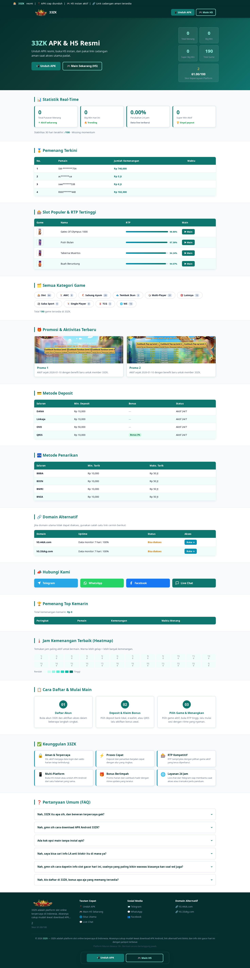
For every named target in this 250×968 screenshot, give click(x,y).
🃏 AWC (66, 295)
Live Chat (187, 583)
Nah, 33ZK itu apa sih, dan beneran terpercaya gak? (70, 814)
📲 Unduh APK (46, 66)
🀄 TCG (105, 303)
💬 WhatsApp (134, 911)
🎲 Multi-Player (159, 295)
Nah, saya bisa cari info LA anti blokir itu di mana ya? (71, 853)
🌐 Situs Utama (87, 916)
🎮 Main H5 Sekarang (91, 911)
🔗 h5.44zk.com (184, 906)
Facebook (141, 583)
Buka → (191, 542)
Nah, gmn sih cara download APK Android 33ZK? (68, 827)
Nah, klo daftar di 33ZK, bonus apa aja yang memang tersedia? (78, 879)
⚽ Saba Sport (47, 303)
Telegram (49, 583)
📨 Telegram (134, 906)
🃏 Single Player (78, 303)
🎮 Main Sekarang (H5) (82, 66)
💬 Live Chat (86, 921)
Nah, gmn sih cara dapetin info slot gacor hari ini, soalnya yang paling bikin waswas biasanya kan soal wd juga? (110, 866)
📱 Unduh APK (182, 12)
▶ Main (188, 231)
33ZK (45, 938)
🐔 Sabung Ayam (94, 295)
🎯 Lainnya (189, 295)
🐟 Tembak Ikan (127, 295)
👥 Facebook (134, 916)
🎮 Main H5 (206, 12)
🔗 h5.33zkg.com (184, 911)
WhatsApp (95, 583)
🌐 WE (126, 303)
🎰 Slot (43, 295)
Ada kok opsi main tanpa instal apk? (60, 840)
